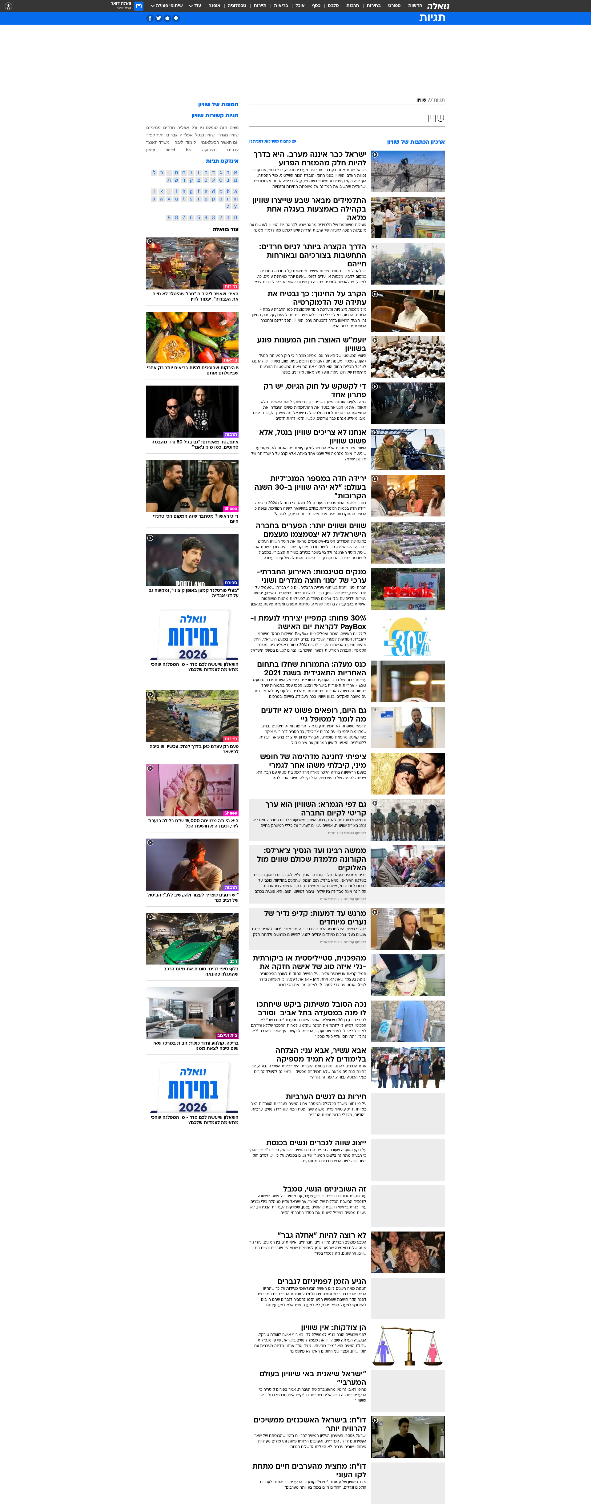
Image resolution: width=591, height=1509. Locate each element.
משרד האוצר (158, 142)
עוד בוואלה (226, 230)
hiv (188, 149)
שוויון (421, 100)
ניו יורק (197, 127)
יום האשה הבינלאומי (220, 142)
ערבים (233, 149)
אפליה (183, 127)
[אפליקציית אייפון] (167, 18)
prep (150, 149)
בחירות (374, 6)
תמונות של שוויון (218, 104)
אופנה (214, 6)
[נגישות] (8, 6)
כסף (316, 6)
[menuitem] (411, 6)
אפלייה (186, 134)
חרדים (169, 127)
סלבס (333, 6)
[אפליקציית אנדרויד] (176, 18)
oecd (170, 149)
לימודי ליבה (185, 142)
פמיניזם (153, 127)
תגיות (439, 100)
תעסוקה (209, 149)
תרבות (352, 6)
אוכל (300, 6)
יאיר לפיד (154, 134)
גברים (171, 134)
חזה (223, 127)
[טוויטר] (159, 18)
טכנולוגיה (237, 6)
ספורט (394, 6)
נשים (234, 127)
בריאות (281, 6)
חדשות (415, 6)
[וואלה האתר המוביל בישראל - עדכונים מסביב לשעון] (438, 6)
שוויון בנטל (205, 134)
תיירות (260, 6)
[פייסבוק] (150, 18)
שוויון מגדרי (228, 134)
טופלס (212, 127)
